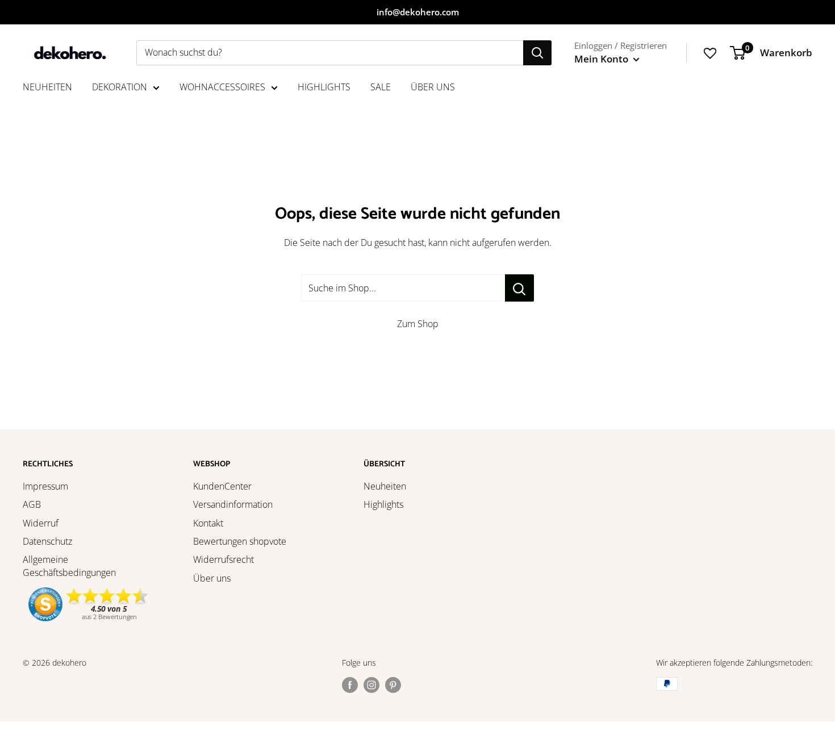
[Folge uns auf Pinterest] (393, 685)
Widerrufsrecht (223, 559)
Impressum (45, 486)
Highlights (383, 504)
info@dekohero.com (418, 12)
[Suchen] (537, 52)
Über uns (212, 578)
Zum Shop (418, 323)
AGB (32, 504)
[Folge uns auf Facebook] (350, 685)
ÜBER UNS (433, 87)
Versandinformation (233, 504)
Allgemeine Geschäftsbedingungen (69, 565)
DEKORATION (119, 87)
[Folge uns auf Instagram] (371, 685)
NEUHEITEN (47, 87)
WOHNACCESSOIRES (222, 87)
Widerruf (41, 523)
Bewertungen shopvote (239, 541)
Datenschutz (47, 541)
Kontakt (208, 523)
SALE (380, 87)
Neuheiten (385, 486)
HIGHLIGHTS (324, 87)
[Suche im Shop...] (519, 288)
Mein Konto (602, 58)
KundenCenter (222, 486)
